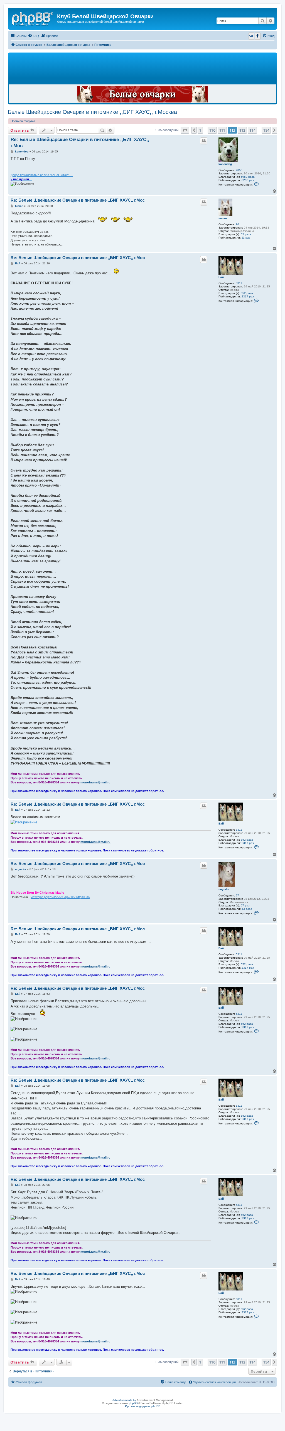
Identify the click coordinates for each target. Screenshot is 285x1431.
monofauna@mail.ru (95, 782)
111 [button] (222, 130)
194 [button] (266, 130)
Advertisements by (124, 1400)
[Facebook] (258, 36)
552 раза (247, 293)
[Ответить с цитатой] (203, 140)
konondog (225, 164)
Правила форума (23, 121)
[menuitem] (33, 35)
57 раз (245, 905)
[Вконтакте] (251, 36)
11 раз (246, 237)
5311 (239, 283)
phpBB (133, 1403)
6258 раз (248, 180)
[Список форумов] (33, 18)
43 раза (247, 908)
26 (237, 224)
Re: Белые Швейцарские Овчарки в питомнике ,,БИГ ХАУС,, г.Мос (80, 142)
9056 (239, 170)
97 (237, 895)
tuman (222, 218)
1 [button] (200, 130)
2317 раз (248, 296)
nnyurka (224, 889)
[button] (185, 130)
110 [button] (212, 130)
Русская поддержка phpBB (142, 1406)
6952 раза (248, 176)
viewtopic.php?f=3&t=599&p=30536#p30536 (60, 897)
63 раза (246, 234)
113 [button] (242, 130)
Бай (221, 277)
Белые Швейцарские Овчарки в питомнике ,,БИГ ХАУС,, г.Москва (92, 112)
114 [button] (252, 130)
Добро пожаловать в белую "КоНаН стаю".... (42, 175)
